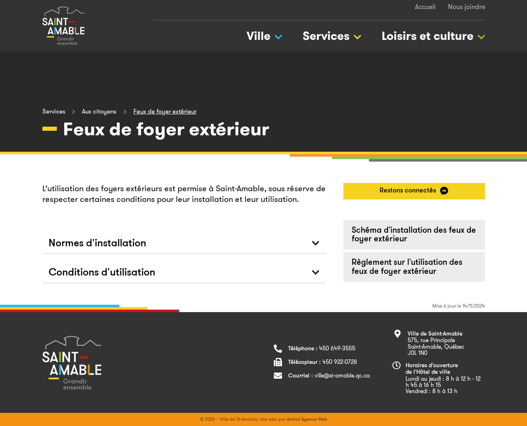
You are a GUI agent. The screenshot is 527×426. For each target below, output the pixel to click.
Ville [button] (258, 36)
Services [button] (326, 36)
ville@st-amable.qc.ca (342, 375)
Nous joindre (466, 7)
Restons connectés (408, 191)
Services (53, 111)
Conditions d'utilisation (102, 273)
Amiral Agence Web (307, 419)
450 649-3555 (337, 348)
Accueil (425, 7)
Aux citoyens (99, 111)
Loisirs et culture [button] (427, 36)
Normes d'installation (97, 243)
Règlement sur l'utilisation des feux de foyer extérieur (407, 267)
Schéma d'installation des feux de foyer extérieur (414, 235)
